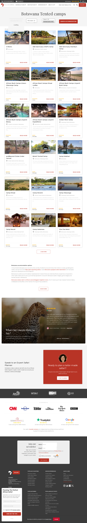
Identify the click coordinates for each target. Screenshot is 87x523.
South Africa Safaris (32, 475)
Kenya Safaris (31, 477)
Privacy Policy (57, 451)
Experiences (42, 4)
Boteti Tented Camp (40, 156)
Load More (43, 251)
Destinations (31, 4)
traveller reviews (33, 429)
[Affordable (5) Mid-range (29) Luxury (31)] (31, 21)
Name (41, 444)
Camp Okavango (65, 193)
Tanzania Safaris (31, 480)
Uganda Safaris (31, 483)
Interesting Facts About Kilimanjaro (51, 507)
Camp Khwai (10, 193)
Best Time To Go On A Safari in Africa (52, 504)
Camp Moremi (38, 193)
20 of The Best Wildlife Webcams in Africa (50, 497)
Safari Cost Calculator (68, 475)
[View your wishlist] (74, 5)
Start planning (62, 378)
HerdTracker (66, 478)
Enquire (82, 5)
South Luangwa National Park (33, 502)
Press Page (66, 477)
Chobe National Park (45, 124)
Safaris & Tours (20, 4)
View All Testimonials (63, 338)
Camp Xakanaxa (38, 229)
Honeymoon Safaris (50, 475)
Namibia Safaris (31, 485)
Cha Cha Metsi (64, 229)
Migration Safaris (49, 485)
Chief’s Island (43, 49)
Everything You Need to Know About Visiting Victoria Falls (52, 512)
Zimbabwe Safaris (32, 478)
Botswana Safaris (32, 473)
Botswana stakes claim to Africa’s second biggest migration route (29, 280)
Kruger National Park (33, 493)
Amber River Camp (66, 120)
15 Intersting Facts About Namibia (51, 501)
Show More (43, 288)
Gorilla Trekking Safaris (50, 483)
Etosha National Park (33, 498)
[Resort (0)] (48, 19)
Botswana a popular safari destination (55, 269)
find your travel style (65, 4)
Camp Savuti (10, 229)
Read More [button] (69, 328)
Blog (64, 473)
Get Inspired (44, 460)
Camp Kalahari (64, 156)
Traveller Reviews (67, 480)
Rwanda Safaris (31, 481)
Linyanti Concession (72, 87)
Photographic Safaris (50, 478)
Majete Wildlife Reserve (33, 505)
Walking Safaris (48, 477)
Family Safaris (48, 473)
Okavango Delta (70, 51)
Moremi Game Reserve (40, 195)
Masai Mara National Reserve (34, 495)
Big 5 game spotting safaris (33, 269)
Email (40, 448)
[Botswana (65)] (16, 21)
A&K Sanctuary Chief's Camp (43, 47)
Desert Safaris (48, 481)
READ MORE (23, 62)
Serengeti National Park (33, 500)
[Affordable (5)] (31, 21)
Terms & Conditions (43, 452)
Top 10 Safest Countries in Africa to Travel (51, 494)
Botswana (10, 49)
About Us (51, 4)
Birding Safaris (48, 486)
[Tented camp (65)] (48, 22)
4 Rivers (9, 47)
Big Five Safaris (48, 480)
